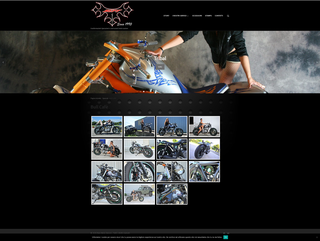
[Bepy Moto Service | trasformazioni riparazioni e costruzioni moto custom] (112, 14)
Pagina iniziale (96, 98)
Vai (160, 67)
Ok (226, 237)
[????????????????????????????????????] (204, 127)
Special (105, 98)
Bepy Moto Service (104, 233)
